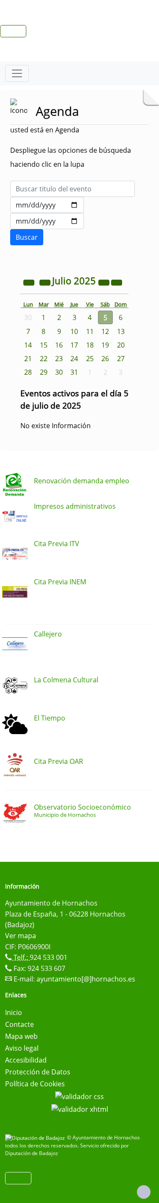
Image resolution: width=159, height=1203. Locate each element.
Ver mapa (20, 935)
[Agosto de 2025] (116, 281)
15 (43, 345)
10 (74, 331)
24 (74, 358)
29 (43, 372)
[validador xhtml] (79, 1108)
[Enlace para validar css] (79, 1095)
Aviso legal (22, 1048)
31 (74, 372)
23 (59, 358)
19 (105, 345)
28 (28, 372)
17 (74, 345)
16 (59, 345)
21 (28, 358)
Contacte (19, 1024)
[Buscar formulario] (26, 237)
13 (121, 331)
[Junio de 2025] (45, 281)
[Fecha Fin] (47, 221)
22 (43, 358)
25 (90, 358)
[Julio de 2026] (104, 281)
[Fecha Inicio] (47, 205)
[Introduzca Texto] (72, 189)
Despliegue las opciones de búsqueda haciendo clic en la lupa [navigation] (70, 157)
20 (121, 345)
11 (90, 331)
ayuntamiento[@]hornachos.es (85, 979)
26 (105, 358)
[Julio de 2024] (29, 281)
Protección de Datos (37, 1072)
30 (59, 372)
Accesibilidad (26, 1060)
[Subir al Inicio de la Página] (144, 1192)
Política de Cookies (35, 1083)
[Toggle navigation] (17, 73)
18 (90, 345)
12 (105, 331)
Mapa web (21, 1036)
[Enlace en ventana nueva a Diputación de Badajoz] (36, 1137)
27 (121, 358)
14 (28, 345)
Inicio (13, 1012)
